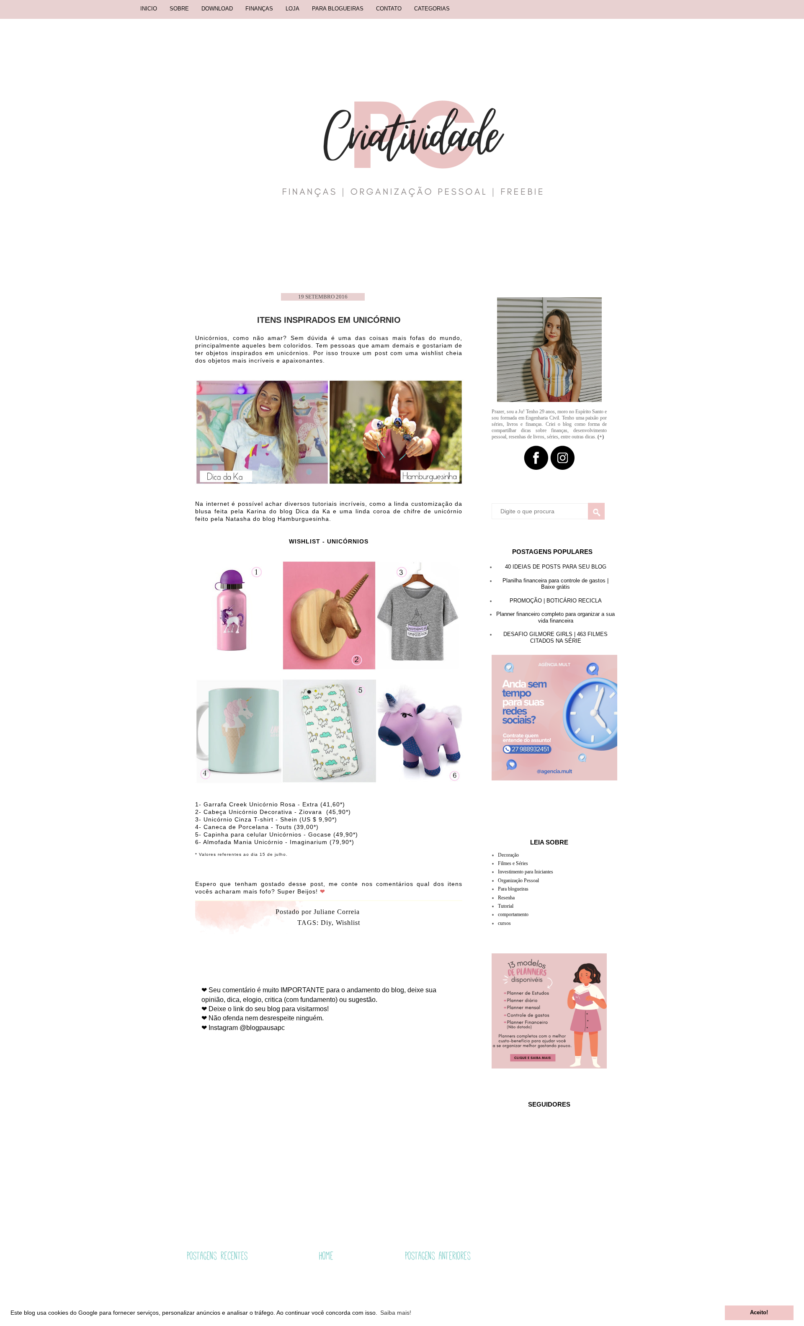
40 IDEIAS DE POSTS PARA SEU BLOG (555, 567)
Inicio (148, 8)
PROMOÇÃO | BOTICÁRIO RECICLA (556, 600)
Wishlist (348, 922)
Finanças (259, 8)
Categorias (432, 8)
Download (217, 8)
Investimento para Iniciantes (525, 872)
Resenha (506, 898)
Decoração (508, 855)
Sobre (179, 8)
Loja (292, 8)
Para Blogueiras (337, 8)
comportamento (513, 914)
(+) (601, 437)
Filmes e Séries (513, 863)
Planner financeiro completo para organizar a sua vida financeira (555, 617)
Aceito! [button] (759, 1313)
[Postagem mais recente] (217, 1256)
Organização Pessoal (518, 880)
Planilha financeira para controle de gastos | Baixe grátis (555, 583)
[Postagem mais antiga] (438, 1256)
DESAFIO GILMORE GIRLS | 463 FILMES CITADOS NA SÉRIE (555, 637)
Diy (326, 922)
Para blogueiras (513, 889)
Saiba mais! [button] (395, 1312)
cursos (504, 923)
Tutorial (505, 906)
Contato (389, 8)
